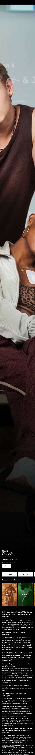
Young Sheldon (16, 700)
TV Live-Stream (10, 620)
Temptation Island (27, 749)
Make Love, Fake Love (8, 745)
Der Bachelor (17, 740)
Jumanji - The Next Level (18, 721)
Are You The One (6, 750)
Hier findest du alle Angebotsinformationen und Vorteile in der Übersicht (17, 688)
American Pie (5, 721)
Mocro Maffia (5, 700)
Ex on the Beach (16, 750)
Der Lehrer (17, 698)
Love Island (14, 754)
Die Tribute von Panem (25, 720)
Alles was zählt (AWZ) (16, 708)
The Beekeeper (14, 720)
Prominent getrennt (22, 752)
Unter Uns (26, 708)
